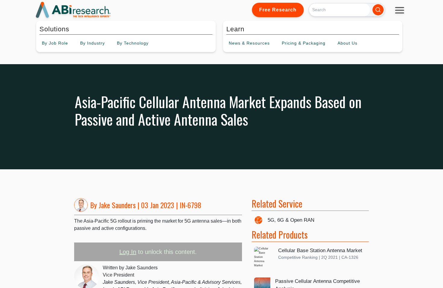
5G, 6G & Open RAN (291, 220)
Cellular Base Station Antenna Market (320, 250)
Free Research (278, 9)
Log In (127, 252)
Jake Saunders (117, 204)
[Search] (378, 9)
